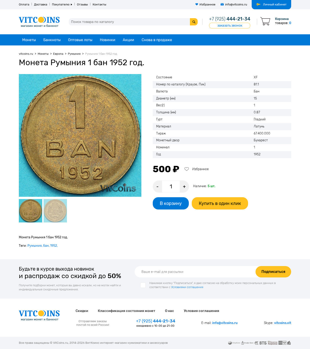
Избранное (207, 4)
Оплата (24, 4)
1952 (53, 246)
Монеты (29, 40)
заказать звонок (229, 25)
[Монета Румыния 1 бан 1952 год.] (80, 135)
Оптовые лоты (80, 40)
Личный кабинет (275, 4)
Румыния (34, 246)
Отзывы (82, 4)
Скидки (82, 311)
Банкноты (52, 40)
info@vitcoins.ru (236, 4)
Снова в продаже (157, 40)
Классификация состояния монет (126, 311)
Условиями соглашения (187, 287)
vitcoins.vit (282, 323)
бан (46, 246)
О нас (169, 311)
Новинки (107, 40)
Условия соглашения (201, 311)
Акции (128, 40)
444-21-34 (229, 19)
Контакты (99, 4)
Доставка (40, 4)
